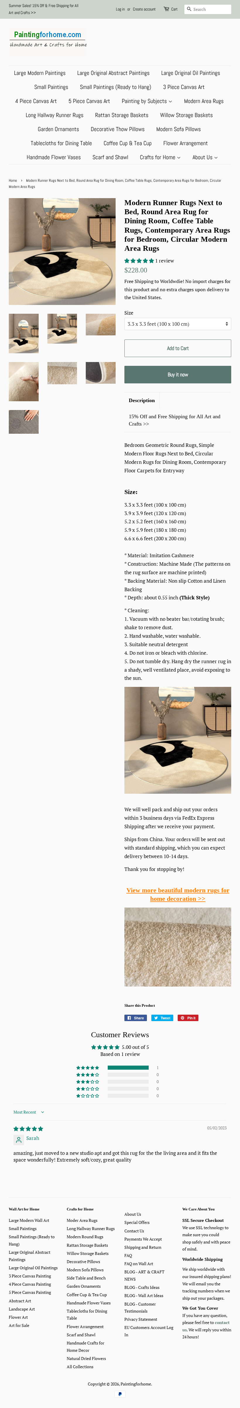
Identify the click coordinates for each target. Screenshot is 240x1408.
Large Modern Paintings (40, 73)
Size (128, 312)
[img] (28, 1128)
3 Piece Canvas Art (184, 87)
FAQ (128, 1255)
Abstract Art (20, 1301)
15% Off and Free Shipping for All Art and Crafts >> (174, 420)
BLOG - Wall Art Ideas (143, 1295)
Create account (144, 9)
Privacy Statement (140, 1319)
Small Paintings (51, 87)
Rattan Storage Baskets (121, 115)
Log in (120, 9)
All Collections (80, 1366)
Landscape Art (22, 1309)
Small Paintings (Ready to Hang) (115, 87)
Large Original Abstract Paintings (113, 73)
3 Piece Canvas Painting (30, 1276)
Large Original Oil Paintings (190, 73)
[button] (139, 260)
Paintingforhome (136, 1384)
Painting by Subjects (145, 101)
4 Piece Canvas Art (36, 101)
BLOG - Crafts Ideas (142, 1287)
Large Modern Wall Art (29, 1220)
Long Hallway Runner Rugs (54, 115)
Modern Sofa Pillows (178, 129)
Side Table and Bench (86, 1278)
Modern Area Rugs (204, 101)
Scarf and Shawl (110, 157)
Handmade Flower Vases (54, 157)
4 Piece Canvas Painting (30, 1284)
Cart (174, 9)
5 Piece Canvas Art (89, 101)
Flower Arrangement (185, 143)
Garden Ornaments (58, 129)
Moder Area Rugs (82, 1220)
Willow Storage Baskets (186, 115)
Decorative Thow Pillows (118, 129)
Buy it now (178, 374)
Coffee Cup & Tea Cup (128, 143)
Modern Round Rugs (85, 1236)
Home (13, 180)
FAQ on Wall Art (138, 1263)
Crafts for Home (158, 157)
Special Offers (137, 1222)
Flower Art (18, 1317)
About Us (203, 157)
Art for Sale (19, 1325)
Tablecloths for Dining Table (61, 143)
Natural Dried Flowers (86, 1358)
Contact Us (134, 1231)
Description (142, 400)
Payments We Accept (143, 1239)
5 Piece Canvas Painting (30, 1292)
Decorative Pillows (83, 1261)
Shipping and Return (142, 1247)
